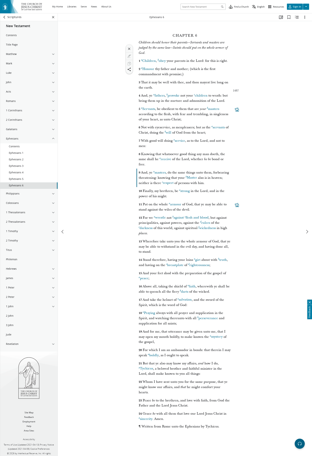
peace (144, 278)
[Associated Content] (237, 109)
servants (219, 127)
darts (184, 291)
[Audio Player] (300, 444)
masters (213, 109)
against (179, 217)
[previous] (62, 231)
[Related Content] (296, 17)
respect (168, 183)
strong (185, 191)
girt (197, 260)
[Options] (304, 17)
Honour (148, 69)
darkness (146, 228)
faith (192, 286)
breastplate (175, 265)
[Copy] (129, 64)
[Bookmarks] (288, 17)
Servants (148, 109)
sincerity (146, 419)
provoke (173, 95)
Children (149, 61)
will (168, 132)
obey (162, 61)
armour (175, 204)
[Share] (129, 69)
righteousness (199, 265)
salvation (185, 299)
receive (166, 159)
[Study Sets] (281, 17)
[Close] (129, 49)
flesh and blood (197, 217)
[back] (4, 17)
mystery (217, 337)
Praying (149, 313)
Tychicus (146, 368)
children (201, 95)
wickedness (207, 228)
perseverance (208, 318)
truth (223, 260)
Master (192, 177)
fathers (160, 95)
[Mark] (129, 56)
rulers (205, 222)
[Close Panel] (53, 17)
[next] (307, 231)
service (180, 140)
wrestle (160, 217)
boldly (154, 355)
